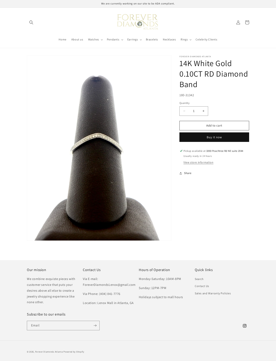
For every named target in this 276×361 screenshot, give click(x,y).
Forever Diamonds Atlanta (49, 351)
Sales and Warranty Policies (213, 293)
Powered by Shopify (73, 351)
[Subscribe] (95, 325)
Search (199, 279)
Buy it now (214, 137)
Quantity (184, 103)
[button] (31, 22)
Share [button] (188, 173)
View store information (198, 162)
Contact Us (202, 286)
